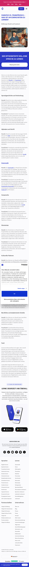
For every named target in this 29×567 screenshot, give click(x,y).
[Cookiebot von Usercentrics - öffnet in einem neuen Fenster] (21, 265)
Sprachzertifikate (19, 487)
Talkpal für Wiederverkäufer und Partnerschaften (6, 518)
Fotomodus (17, 476)
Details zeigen (21, 288)
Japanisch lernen (5, 491)
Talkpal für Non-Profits (6, 513)
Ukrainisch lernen (5, 476)
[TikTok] (8, 452)
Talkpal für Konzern (5, 511)
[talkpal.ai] (2, 8)
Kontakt (17, 515)
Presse (16, 511)
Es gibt (24, 154)
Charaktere (17, 471)
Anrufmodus (17, 478)
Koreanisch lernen (5, 494)
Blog (16, 508)
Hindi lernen (4, 489)
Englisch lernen (4, 464)
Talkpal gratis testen (14, 64)
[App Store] (7, 429)
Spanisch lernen (4, 467)
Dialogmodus (18, 485)
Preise (16, 513)
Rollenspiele (18, 469)
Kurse (16, 467)
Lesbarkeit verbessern (20, 494)
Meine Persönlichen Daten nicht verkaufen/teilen (19, 540)
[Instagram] (4, 452)
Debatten (17, 473)
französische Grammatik (7, 186)
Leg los (21, 8)
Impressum (17, 545)
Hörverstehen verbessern (20, 489)
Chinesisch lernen (5, 487)
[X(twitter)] (24, 452)
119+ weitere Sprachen (6, 498)
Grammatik (5, 163)
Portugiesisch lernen (5, 496)
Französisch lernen (5, 469)
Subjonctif (3, 189)
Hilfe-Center (18, 518)
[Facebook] (16, 452)
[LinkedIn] (20, 452)
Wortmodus (17, 482)
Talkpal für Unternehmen (6, 508)
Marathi (10, 24)
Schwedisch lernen (5, 480)
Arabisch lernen (4, 485)
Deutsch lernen (4, 473)
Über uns (17, 506)
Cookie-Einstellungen (20, 522)
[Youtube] (12, 452)
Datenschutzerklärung (20, 520)
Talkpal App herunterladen (15, 384)
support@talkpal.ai (16, 447)
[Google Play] (21, 429)
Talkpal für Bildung (5, 506)
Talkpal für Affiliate (5, 522)
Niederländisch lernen (6, 478)
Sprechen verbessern (19, 491)
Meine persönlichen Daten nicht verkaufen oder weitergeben (14, 300)
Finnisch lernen (4, 482)
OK (14, 293)
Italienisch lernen (5, 471)
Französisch (17, 24)
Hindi (9, 135)
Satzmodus (17, 480)
